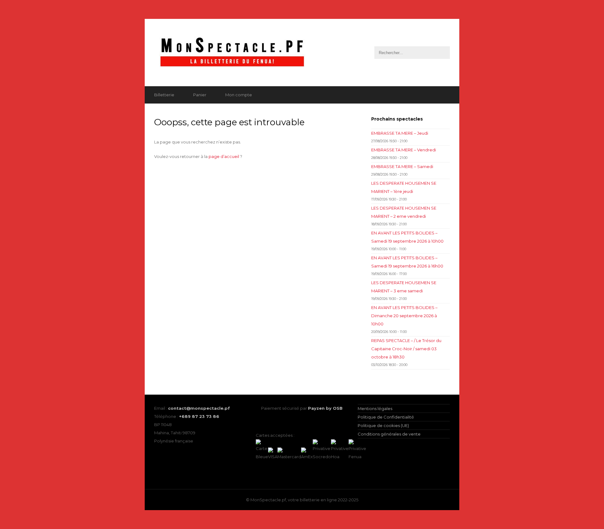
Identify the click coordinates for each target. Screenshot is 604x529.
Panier (199, 94)
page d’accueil (224, 156)
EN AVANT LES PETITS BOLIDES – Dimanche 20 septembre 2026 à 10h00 (404, 315)
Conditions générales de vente (389, 433)
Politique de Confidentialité (386, 416)
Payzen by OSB (325, 408)
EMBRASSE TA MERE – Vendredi (403, 149)
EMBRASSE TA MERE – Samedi (402, 166)
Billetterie (164, 94)
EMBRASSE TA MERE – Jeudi (399, 133)
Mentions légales (375, 408)
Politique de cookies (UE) (383, 425)
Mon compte (238, 94)
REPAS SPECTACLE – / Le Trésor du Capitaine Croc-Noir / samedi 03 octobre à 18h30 (406, 348)
